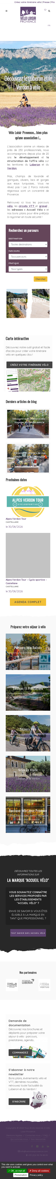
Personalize (21, 1175)
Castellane (12, 522)
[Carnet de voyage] (45, 10)
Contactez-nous (32, 1135)
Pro (53, 2)
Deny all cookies (40, 1171)
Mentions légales (14, 1135)
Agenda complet (28, 602)
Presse (46, 2)
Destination (15, 238)
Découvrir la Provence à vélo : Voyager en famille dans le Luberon (29, 422)
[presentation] (8, 985)
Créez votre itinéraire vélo (27, 2)
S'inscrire (19, 1101)
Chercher (40, 279)
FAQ (46, 1135)
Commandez (20, 1052)
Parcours (14, 251)
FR (49, 25)
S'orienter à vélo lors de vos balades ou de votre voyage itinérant (29, 456)
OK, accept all (17, 1171)
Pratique (14, 263)
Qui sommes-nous (19, 1139)
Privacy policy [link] (36, 1175)
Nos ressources (38, 1139)
